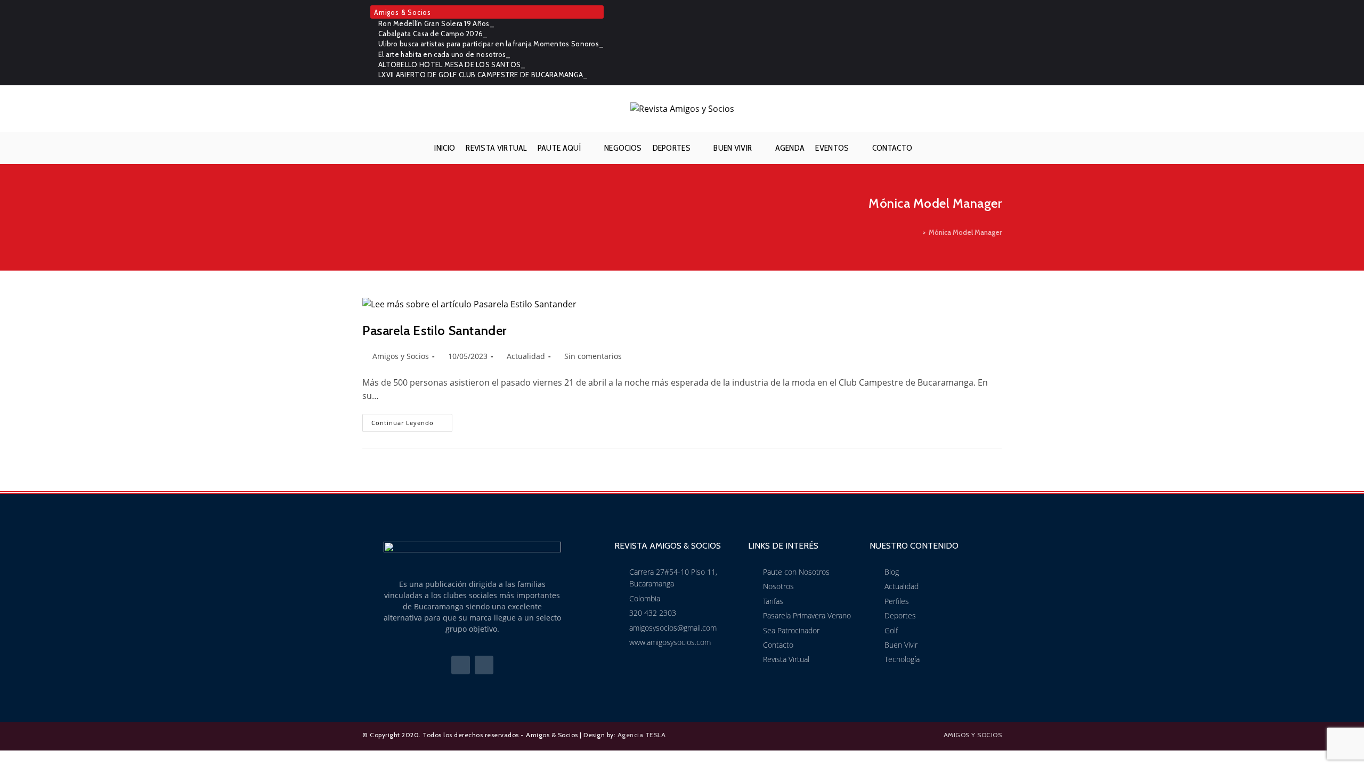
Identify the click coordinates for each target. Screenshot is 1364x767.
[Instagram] (484, 665)
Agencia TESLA (642, 735)
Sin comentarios (593, 356)
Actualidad (526, 356)
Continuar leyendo (411, 420)
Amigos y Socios (400, 356)
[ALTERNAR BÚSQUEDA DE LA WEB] (926, 148)
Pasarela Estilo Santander (434, 330)
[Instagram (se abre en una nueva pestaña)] (996, 42)
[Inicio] (916, 232)
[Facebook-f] (460, 665)
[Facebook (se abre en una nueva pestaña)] (981, 42)
